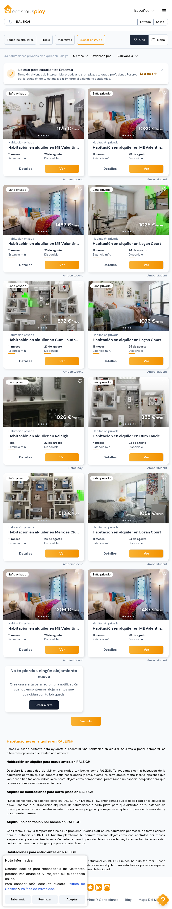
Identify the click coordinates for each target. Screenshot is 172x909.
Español (141, 11)
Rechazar (45, 899)
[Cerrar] (162, 69)
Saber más (17, 899)
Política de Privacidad (37, 889)
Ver (62, 168)
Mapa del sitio (149, 899)
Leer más (146, 73)
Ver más (86, 721)
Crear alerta (43, 705)
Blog (128, 899)
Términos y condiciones (99, 899)
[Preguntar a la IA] (163, 900)
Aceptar (72, 899)
